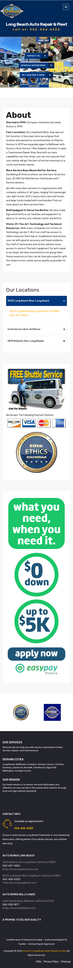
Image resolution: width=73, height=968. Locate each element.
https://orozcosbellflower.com (19, 908)
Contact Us (33, 56)
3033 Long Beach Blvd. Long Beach (28, 300)
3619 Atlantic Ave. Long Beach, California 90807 (29, 862)
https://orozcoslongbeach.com (20, 882)
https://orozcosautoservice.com (21, 869)
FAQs (38, 961)
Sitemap (65, 961)
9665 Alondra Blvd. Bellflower (24, 329)
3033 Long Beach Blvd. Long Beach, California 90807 (31, 875)
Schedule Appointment (33, 65)
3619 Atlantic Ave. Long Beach (25, 341)
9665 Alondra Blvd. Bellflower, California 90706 (28, 901)
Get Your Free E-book (33, 75)
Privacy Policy (51, 961)
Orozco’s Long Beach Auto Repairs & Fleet (45, 951)
